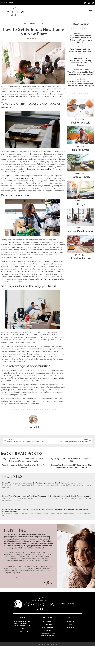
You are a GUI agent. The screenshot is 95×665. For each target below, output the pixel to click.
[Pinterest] (93, 2)
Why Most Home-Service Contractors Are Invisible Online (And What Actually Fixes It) (80, 38)
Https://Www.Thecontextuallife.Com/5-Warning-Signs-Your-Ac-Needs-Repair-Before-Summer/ (41, 483)
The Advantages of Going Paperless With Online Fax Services (81, 62)
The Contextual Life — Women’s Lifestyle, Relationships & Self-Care (24, 623)
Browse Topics (7, 2)
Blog (71, 624)
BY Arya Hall (33, 39)
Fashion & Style (47, 622)
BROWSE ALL (81, 119)
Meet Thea (24, 631)
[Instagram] (88, 2)
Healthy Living (47, 624)
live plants (13, 349)
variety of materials (28, 178)
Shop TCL (70, 622)
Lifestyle (40, 24)
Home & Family (28, 24)
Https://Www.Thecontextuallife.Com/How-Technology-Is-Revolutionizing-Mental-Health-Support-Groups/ (46, 496)
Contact (70, 627)
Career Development (81, 33)
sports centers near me (50, 279)
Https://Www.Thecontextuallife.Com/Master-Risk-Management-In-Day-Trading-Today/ (71, 466)
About (24, 628)
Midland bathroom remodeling (37, 169)
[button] (91, 11)
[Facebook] (84, 2)
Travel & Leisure (47, 636)
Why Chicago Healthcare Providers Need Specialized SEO (80, 51)
